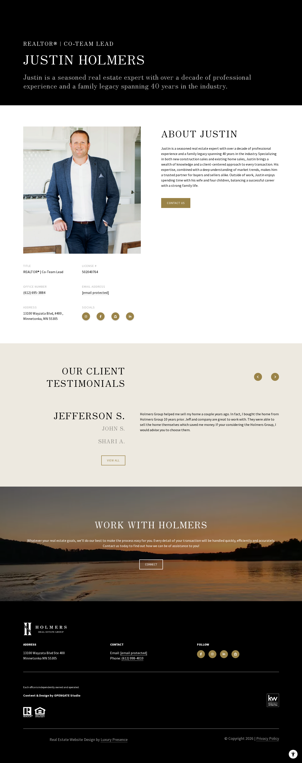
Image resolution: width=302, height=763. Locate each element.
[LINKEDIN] (130, 316)
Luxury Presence (114, 739)
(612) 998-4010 (132, 658)
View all (113, 460)
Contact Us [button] (176, 203)
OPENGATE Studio (67, 695)
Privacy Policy (267, 738)
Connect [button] (151, 564)
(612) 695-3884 (34, 292)
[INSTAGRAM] (86, 316)
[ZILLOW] (115, 316)
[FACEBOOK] (101, 316)
